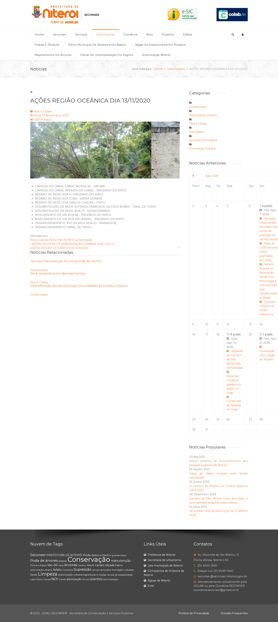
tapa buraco (90, 574)
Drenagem (118, 569)
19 (235, 372)
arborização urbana (41, 569)
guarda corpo (119, 555)
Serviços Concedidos (203, 140)
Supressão (82, 569)
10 (206, 324)
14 (260, 324)
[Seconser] (89, 14)
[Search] (233, 34)
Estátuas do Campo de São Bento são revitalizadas (235, 359)
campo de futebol (101, 569)
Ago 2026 (211, 176)
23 (193, 419)
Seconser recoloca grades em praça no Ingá (234, 384)
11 (217, 324)
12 (228, 324)
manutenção (121, 561)
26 (228, 419)
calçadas (129, 569)
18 (217, 334)
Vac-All (62, 240)
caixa (33, 579)
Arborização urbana (70, 574)
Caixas (62, 579)
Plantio (106, 555)
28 (261, 419)
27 (250, 419)
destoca (96, 555)
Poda (87, 555)
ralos (61, 565)
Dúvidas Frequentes (234, 613)
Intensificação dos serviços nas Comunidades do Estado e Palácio (79, 286)
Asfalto (57, 569)
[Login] (243, 34)
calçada (109, 565)
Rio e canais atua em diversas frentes (57, 273)
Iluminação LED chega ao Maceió (267, 355)
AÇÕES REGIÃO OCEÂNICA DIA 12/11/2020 (59, 248)
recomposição (110, 579)
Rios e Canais (43, 111)
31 (206, 429)
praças (63, 560)
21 (267, 347)
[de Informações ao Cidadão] (182, 14)
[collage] (105, 150)
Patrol (53, 240)
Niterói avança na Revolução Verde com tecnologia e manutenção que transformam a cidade (268, 281)
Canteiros (68, 569)
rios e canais (95, 565)
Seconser (38, 555)
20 (250, 334)
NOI (71, 240)
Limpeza (47, 574)
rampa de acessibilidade (119, 574)
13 (250, 324)
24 (206, 419)
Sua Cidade (196, 132)
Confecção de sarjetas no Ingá (234, 405)
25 (217, 419)
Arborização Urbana (203, 115)
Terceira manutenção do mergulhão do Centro (66, 261)
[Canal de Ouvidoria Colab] (232, 14)
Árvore (86, 579)
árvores (70, 565)
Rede (33, 574)
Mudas (102, 574)
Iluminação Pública (202, 148)
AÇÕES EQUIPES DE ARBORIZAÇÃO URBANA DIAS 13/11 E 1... (74, 244)
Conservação (83, 240)
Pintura (34, 565)
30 (194, 429)
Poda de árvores (44, 561)
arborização (74, 579)
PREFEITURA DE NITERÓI (64, 555)
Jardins (82, 565)
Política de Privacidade (194, 613)
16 (193, 334)
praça (43, 565)
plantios (96, 579)
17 (206, 334)
